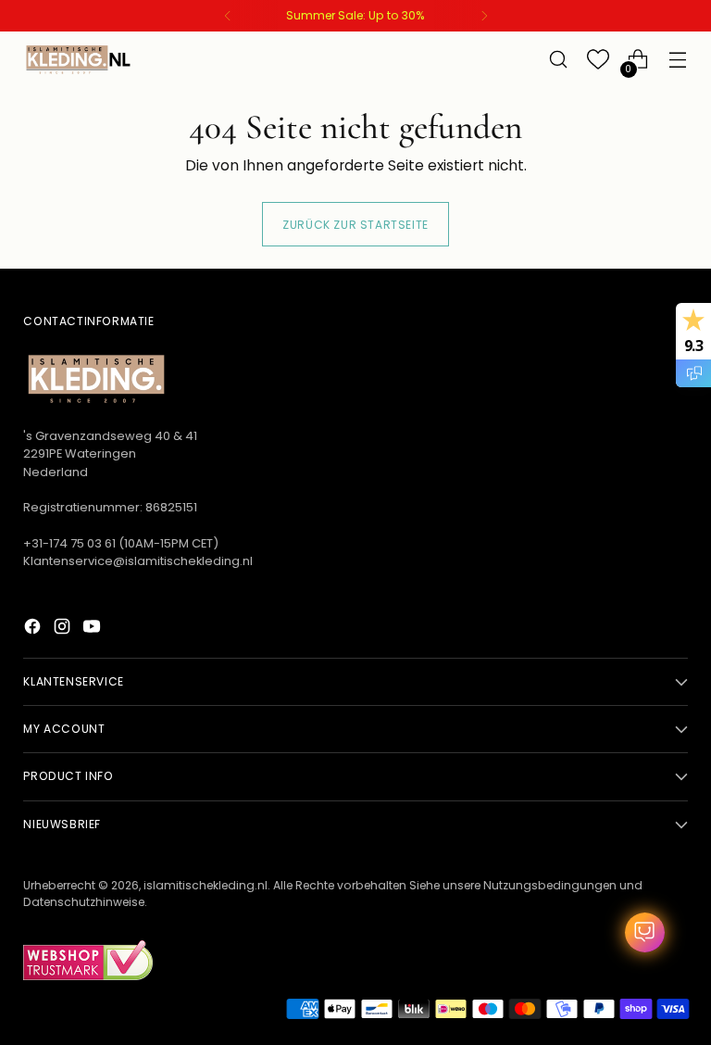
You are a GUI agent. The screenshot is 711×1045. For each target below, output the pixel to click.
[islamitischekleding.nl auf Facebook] (34, 629)
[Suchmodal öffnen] (559, 60)
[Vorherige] (227, 15)
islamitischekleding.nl (205, 885)
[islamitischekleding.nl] (78, 59)
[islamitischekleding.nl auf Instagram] (64, 629)
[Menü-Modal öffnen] (678, 60)
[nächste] (484, 15)
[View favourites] (598, 60)
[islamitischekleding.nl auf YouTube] (93, 629)
